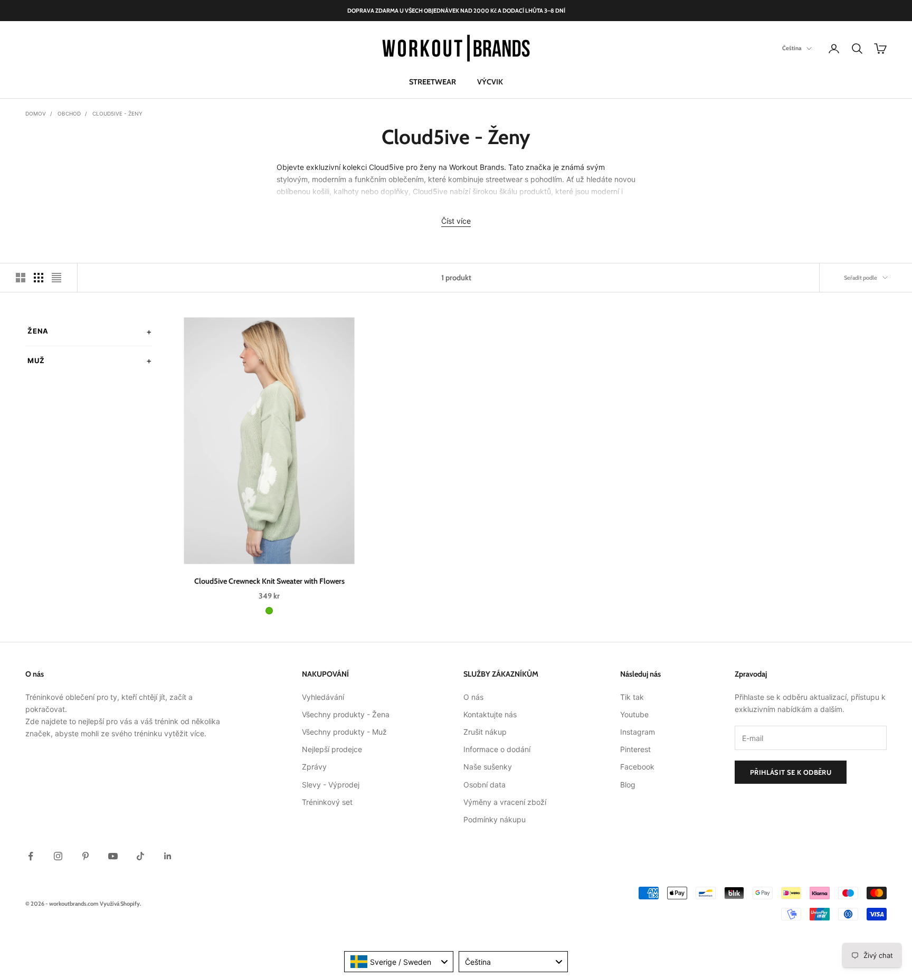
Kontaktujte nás (490, 714)
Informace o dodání (496, 749)
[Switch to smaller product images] (38, 277)
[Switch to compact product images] (56, 277)
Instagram (637, 731)
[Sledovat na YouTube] (113, 856)
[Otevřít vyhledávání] (857, 48)
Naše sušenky (487, 766)
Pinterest (635, 749)
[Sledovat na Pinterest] (85, 856)
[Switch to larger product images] (20, 277)
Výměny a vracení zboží (504, 801)
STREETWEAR (432, 82)
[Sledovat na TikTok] (140, 856)
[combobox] (398, 961)
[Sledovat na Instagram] (58, 856)
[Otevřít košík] (880, 48)
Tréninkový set (327, 801)
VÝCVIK (490, 82)
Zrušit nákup (485, 731)
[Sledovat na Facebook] (30, 856)
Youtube (634, 714)
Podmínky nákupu (494, 819)
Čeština (791, 48)
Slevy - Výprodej (330, 784)
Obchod (69, 113)
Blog (627, 784)
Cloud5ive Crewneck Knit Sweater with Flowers (269, 581)
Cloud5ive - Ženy (117, 113)
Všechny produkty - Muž (344, 731)
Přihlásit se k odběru (790, 772)
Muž (35, 360)
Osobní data (484, 784)
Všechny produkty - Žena (346, 714)
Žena (38, 331)
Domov (35, 113)
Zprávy (314, 766)
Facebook (637, 766)
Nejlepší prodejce (332, 749)
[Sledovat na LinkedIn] (168, 856)
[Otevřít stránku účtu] (834, 48)
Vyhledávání (323, 696)
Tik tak (632, 696)
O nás (473, 696)
